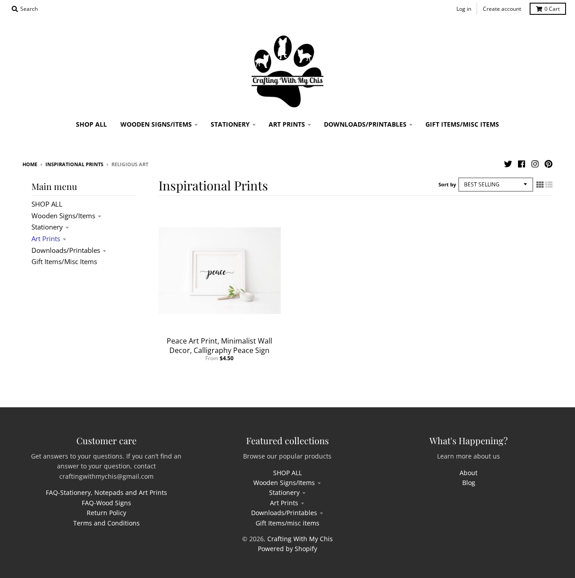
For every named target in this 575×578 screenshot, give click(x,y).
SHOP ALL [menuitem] (91, 124)
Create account (502, 9)
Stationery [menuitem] (230, 124)
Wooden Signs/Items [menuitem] (156, 124)
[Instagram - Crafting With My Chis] (535, 164)
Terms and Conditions (106, 523)
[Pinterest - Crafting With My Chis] (548, 164)
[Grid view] (540, 184)
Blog (468, 482)
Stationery (47, 226)
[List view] (549, 184)
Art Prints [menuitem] (287, 124)
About (469, 472)
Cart (552, 9)
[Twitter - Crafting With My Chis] (508, 164)
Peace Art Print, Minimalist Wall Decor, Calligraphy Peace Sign (219, 345)
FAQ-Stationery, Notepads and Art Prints (106, 492)
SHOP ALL (46, 203)
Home (29, 164)
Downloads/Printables (65, 250)
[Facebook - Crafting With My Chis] (522, 164)
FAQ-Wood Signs (106, 503)
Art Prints (45, 238)
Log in (463, 9)
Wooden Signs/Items (63, 215)
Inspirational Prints (74, 164)
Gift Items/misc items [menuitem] (462, 124)
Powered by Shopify (287, 548)
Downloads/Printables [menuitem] (365, 124)
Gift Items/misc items (64, 261)
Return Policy (106, 512)
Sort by (447, 184)
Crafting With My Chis (300, 538)
